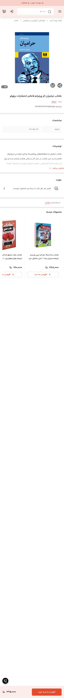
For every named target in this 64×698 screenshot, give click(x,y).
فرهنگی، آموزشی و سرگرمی (34, 20)
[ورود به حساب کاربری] (12, 11)
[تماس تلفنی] (5, 681)
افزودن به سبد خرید (46, 692)
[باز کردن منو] (59, 11)
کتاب (16, 20)
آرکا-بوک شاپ (56, 20)
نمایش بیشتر (58, 168)
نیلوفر (54, 101)
